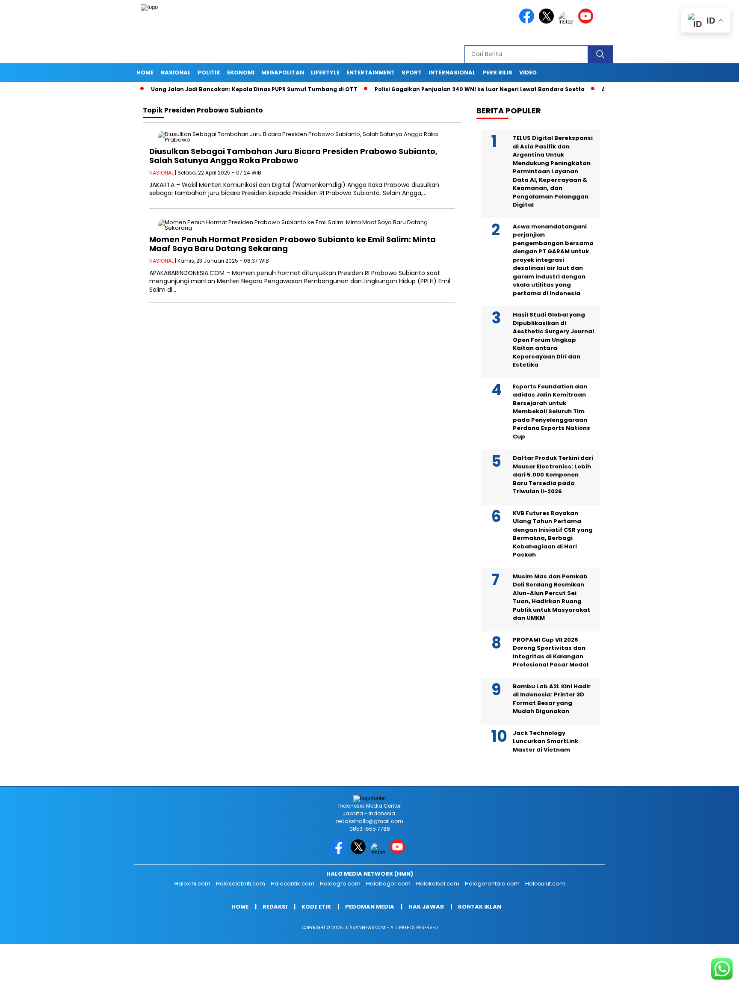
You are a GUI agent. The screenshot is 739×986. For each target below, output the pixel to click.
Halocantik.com (292, 883)
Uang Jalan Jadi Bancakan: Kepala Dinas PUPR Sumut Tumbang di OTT (230, 89)
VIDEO (528, 72)
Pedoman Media (369, 907)
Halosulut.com (545, 883)
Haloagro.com (340, 883)
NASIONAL (175, 72)
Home (145, 72)
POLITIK (209, 72)
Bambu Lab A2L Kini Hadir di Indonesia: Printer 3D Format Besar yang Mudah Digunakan (552, 699)
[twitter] (548, 21)
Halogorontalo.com (492, 883)
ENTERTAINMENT (370, 72)
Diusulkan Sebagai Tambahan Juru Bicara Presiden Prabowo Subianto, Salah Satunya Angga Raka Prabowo (293, 156)
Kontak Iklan (479, 907)
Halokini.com (192, 883)
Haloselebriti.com (240, 883)
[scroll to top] (710, 972)
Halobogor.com (388, 883)
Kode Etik (316, 907)
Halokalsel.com (437, 883)
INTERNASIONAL (452, 72)
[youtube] (587, 21)
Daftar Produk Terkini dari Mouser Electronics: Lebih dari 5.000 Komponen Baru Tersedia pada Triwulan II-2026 (553, 474)
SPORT (412, 72)
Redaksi (275, 907)
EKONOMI (240, 72)
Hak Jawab (426, 907)
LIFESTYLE (325, 72)
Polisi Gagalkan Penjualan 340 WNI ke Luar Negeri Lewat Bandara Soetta (455, 89)
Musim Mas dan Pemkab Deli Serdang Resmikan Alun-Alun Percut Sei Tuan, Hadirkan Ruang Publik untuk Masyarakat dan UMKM (551, 597)
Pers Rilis (497, 72)
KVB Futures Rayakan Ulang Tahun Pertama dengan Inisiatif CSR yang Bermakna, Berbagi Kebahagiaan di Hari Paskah (553, 534)
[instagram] (567, 21)
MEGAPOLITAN (282, 72)
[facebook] (528, 21)
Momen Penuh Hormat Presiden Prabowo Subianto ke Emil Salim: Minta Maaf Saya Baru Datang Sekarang (292, 244)
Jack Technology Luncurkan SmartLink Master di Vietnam (545, 741)
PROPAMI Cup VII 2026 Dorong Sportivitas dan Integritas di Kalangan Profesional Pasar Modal (550, 652)
